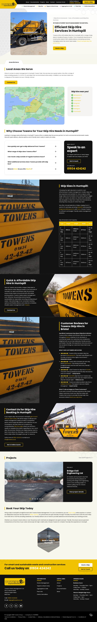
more (78, 209)
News (47, 2)
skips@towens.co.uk (15, 600)
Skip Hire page (18, 426)
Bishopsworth (78, 95)
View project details (76, 492)
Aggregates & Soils (67, 6)
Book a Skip (89, 2)
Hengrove (77, 103)
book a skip (72, 513)
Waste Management (29, 6)
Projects (42, 2)
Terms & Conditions (10, 617)
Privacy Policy (22, 617)
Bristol (68, 337)
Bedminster (77, 98)
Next (61, 482)
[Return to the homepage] (9, 4)
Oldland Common (66, 384)
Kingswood (62, 209)
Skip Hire (40, 6)
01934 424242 (75, 3)
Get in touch (74, 161)
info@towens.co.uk (10, 439)
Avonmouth (77, 111)
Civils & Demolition (89, 6)
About (27, 2)
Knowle (88, 370)
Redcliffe (80, 207)
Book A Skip (59, 48)
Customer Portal (60, 2)
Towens (27, 305)
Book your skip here (76, 397)
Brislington (77, 109)
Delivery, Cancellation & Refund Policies (49, 617)
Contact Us (11, 82)
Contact (52, 2)
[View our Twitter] (11, 606)
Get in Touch (85, 569)
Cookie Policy (32, 617)
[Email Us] (21, 606)
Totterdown (77, 100)
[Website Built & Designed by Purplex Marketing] (91, 615)
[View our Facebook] (6, 606)
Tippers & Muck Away (52, 6)
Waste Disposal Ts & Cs (69, 617)
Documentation (34, 2)
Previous (6, 482)
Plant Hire (78, 6)
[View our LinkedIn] (16, 606)
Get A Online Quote (14, 445)
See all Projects (85, 458)
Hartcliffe (76, 106)
